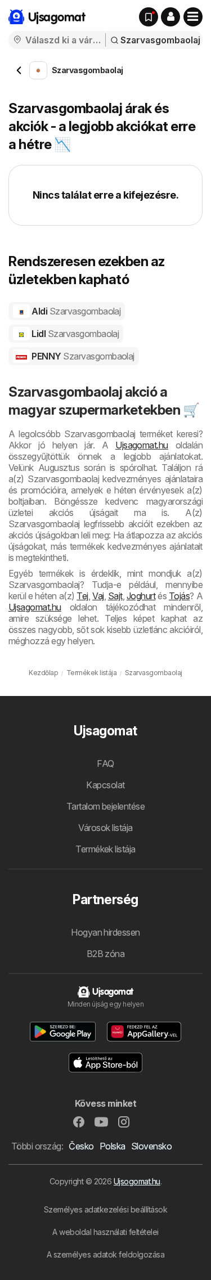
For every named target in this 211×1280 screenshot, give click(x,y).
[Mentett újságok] (148, 16)
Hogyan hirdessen (105, 932)
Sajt (115, 595)
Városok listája (105, 827)
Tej (82, 595)
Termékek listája (105, 849)
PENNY (82, 356)
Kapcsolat (105, 785)
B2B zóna (106, 953)
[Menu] (193, 16)
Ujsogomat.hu (137, 1181)
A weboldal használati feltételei (105, 1232)
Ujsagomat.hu (141, 445)
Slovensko (151, 1146)
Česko (81, 1146)
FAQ (105, 763)
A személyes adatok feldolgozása (105, 1254)
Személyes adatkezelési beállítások (106, 1209)
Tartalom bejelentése (105, 806)
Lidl (74, 333)
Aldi (75, 311)
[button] (170, 16)
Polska (112, 1146)
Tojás (179, 595)
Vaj (98, 595)
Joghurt (141, 595)
